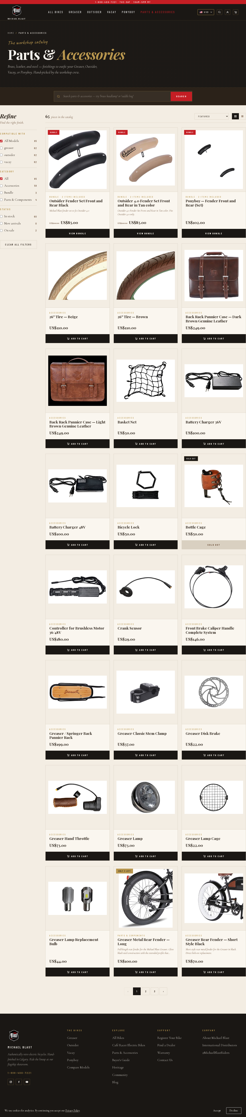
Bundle (20, 193)
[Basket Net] (146, 381)
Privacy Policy (72, 1110)
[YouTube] (27, 1082)
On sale (20, 230)
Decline (233, 1110)
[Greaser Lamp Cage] (214, 797)
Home (11, 33)
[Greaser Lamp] (146, 797)
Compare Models (78, 1067)
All (20, 179)
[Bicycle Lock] (146, 486)
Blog (115, 1082)
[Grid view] (235, 116)
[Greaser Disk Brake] (214, 692)
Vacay (111, 12)
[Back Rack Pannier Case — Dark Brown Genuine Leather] (214, 276)
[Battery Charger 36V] (214, 381)
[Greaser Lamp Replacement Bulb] (78, 898)
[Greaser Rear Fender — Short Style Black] (214, 898)
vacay (20, 162)
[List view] (242, 116)
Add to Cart (79, 338)
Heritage (118, 1067)
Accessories (20, 186)
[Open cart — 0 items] (235, 12)
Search (181, 96)
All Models (20, 141)
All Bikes (55, 12)
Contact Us (165, 1060)
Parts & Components (20, 200)
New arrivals (20, 223)
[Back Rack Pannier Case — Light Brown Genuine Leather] (78, 381)
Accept (217, 1110)
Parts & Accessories (158, 12)
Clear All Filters (18, 244)
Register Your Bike (169, 1038)
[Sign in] (227, 12)
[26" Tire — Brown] (146, 276)
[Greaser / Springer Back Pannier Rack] (78, 692)
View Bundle (77, 233)
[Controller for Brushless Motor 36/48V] (78, 587)
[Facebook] (19, 1082)
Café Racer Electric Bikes (128, 1045)
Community (120, 1075)
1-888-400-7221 (20, 1072)
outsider (20, 155)
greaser (20, 148)
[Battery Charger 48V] (78, 486)
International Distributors (219, 1045)
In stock (20, 216)
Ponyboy (128, 12)
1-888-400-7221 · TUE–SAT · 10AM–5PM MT (123, 2)
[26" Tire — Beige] (78, 276)
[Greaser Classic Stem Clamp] (146, 692)
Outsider (94, 12)
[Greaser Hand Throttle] (78, 797)
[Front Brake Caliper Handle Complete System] (214, 587)
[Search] (219, 12)
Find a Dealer (166, 1045)
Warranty (163, 1053)
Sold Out (213, 544)
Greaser (75, 12)
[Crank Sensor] (146, 587)
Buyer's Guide (121, 1060)
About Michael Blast (215, 1038)
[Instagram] (11, 1082)
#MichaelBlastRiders (215, 1053)
